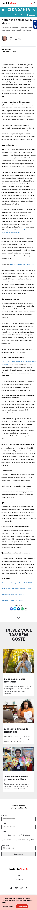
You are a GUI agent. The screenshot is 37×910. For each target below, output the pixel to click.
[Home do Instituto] (9, 3)
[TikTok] (22, 888)
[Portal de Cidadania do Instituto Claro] (18, 872)
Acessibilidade (18, 880)
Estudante (26, 835)
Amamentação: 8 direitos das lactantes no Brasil (16, 589)
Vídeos (17, 15)
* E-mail (4, 824)
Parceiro (9, 840)
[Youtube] (16, 888)
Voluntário (21, 840)
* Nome (4, 816)
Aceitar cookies (22, 906)
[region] (18, 902)
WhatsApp (5, 845)
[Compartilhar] (11, 608)
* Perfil (3, 832)
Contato (18, 876)
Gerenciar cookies (8, 906)
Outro (33, 840)
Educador (11, 835)
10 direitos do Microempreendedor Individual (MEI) (16, 583)
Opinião (23, 15)
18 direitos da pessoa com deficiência (12, 594)
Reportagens (31, 15)
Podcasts (11, 15)
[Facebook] (27, 888)
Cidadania (19, 10)
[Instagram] (11, 888)
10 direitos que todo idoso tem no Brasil (22, 264)
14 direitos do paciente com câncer (12, 600)
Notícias (4, 15)
